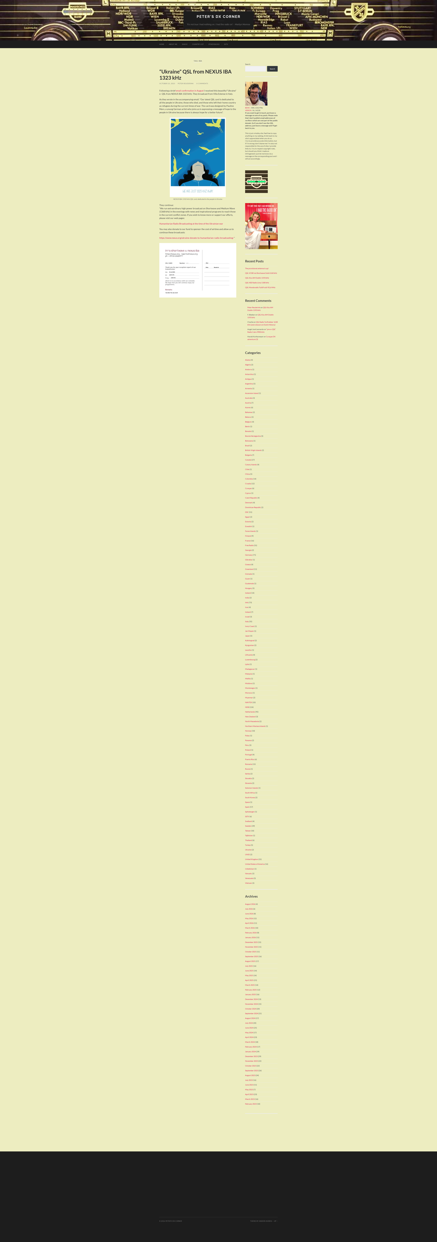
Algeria (248, 365)
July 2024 (249, 1023)
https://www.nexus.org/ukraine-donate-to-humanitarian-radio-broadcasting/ (196, 238)
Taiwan (248, 831)
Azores (248, 407)
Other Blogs (214, 44)
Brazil (247, 445)
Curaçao (248, 488)
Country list (198, 44)
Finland (248, 536)
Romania (248, 764)
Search (247, 64)
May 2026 (249, 918)
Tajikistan (249, 835)
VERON (248, 110)
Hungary (248, 588)
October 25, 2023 (167, 83)
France (247, 541)
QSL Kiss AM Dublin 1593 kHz (257, 278)
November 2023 (251, 1061)
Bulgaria (248, 455)
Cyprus (248, 493)
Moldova (248, 683)
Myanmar (249, 697)
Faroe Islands (250, 531)
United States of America (255, 864)
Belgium (248, 422)
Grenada (248, 574)
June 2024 (249, 1028)
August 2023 (250, 1075)
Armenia (248, 388)
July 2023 (249, 1080)
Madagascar (250, 669)
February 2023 (251, 1104)
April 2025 (249, 980)
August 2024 (250, 1018)
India (247, 598)
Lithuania (249, 655)
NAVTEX (248, 702)
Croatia (248, 483)
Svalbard (248, 821)
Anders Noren (265, 1221)
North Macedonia (252, 721)
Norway (248, 731)
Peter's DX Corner (218, 16)
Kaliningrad (249, 640)
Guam (247, 579)
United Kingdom (251, 859)
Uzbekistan (249, 869)
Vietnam (248, 883)
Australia (248, 398)
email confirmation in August (190, 90)
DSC (247, 512)
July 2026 (249, 909)
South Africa (250, 793)
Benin (247, 426)
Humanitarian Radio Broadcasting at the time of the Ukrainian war (191, 223)
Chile (247, 469)
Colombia (249, 479)
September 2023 (251, 1070)
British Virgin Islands (253, 450)
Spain (247, 807)
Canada (248, 460)
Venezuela (249, 878)
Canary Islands (251, 464)
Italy (247, 621)
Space (247, 802)
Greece (248, 564)
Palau (247, 735)
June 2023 (249, 1085)
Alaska (247, 360)
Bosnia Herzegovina (253, 436)
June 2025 (249, 971)
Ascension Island (251, 393)
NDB (247, 707)
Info (246, 602)
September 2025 (251, 956)
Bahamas (248, 412)
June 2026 (249, 913)
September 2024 (251, 1013)
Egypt (247, 517)
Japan (247, 636)
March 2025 (250, 985)
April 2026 (249, 923)
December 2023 (251, 1056)
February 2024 (251, 1047)
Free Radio (249, 545)
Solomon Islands (251, 788)
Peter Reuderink (186, 83)
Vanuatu (248, 873)
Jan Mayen (249, 631)
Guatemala (249, 583)
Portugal (248, 754)
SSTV (226, 44)
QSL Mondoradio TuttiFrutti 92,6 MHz (260, 287)
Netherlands (250, 712)
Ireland (248, 612)
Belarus (248, 417)
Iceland (248, 593)
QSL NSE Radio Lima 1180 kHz (257, 282)
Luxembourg (250, 659)
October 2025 (250, 952)
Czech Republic (251, 498)
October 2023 (250, 1066)
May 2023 (249, 1089)
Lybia (247, 664)
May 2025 (249, 975)
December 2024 (251, 999)
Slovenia (248, 783)
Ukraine (248, 850)
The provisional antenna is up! (257, 268)
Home (161, 44)
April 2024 (249, 1037)
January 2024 (250, 1051)
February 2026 (251, 933)
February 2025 (251, 990)
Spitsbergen (249, 812)
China (247, 474)
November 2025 (251, 947)
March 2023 (250, 1099)
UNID (247, 854)
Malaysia (248, 674)
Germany (248, 555)
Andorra (248, 369)
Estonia (248, 521)
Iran (246, 607)
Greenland (249, 569)
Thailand (248, 840)
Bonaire (248, 431)
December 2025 (251, 942)
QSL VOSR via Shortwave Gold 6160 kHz (261, 273)
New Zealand (250, 716)
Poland (248, 750)
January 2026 (250, 937)
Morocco (248, 693)
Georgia (248, 550)
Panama (248, 740)
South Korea (250, 797)
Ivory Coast (249, 626)
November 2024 (251, 1004)
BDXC (247, 108)
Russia (247, 769)
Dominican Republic (253, 507)
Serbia (247, 774)
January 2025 (250, 994)
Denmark (248, 502)
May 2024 (249, 1032)
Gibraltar (248, 560)
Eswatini (248, 526)
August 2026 (250, 904)
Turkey (247, 845)
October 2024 (250, 1009)
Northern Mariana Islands (255, 726)
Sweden (248, 826)
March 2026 (250, 928)
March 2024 (250, 1042)
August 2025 (250, 961)
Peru (247, 745)
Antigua (248, 379)
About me (173, 44)
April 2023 (249, 1094)
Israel (247, 617)
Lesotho (248, 650)
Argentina (249, 384)
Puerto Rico (249, 759)
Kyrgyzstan (249, 645)
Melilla (247, 678)
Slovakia (248, 778)
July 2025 (249, 966)
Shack (185, 44)
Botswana (249, 441)
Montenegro (250, 688)
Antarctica (249, 374)
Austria (248, 403)
